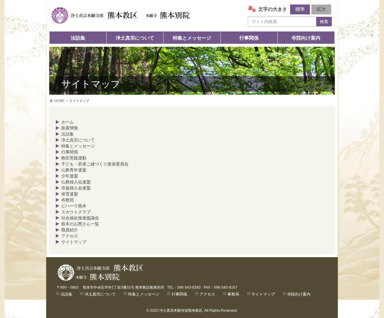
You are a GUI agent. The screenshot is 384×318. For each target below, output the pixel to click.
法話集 (78, 37)
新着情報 (69, 128)
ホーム (67, 122)
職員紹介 (69, 229)
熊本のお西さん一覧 (80, 223)
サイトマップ (73, 241)
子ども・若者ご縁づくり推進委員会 (94, 164)
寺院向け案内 (306, 37)
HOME (59, 101)
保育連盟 (69, 194)
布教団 (67, 200)
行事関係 (249, 37)
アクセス (69, 235)
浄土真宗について (135, 37)
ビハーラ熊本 (73, 206)
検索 (324, 21)
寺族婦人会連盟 (76, 188)
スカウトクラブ (76, 212)
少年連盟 (69, 176)
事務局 (233, 294)
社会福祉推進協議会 (80, 217)
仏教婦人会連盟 (76, 182)
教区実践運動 (73, 158)
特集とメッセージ (192, 37)
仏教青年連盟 (73, 170)
